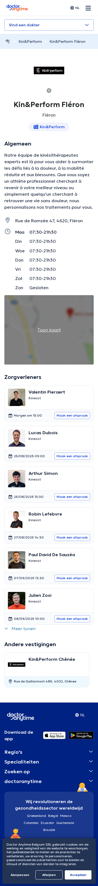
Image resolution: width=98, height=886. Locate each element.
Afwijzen (49, 875)
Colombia (31, 823)
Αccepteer (78, 875)
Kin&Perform (30, 41)
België (53, 816)
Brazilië (49, 830)
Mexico (65, 816)
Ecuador (47, 823)
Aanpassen (20, 875)
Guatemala (65, 823)
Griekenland (36, 816)
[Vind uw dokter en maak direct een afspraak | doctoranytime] (7, 41)
